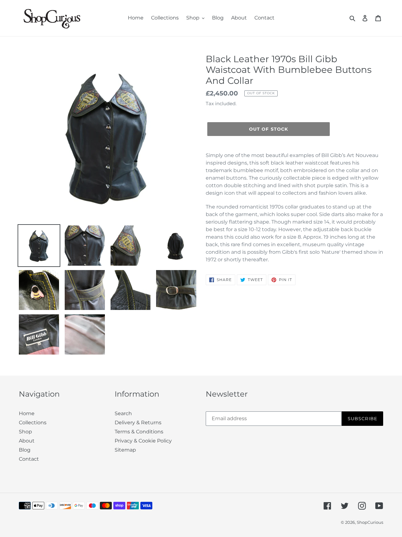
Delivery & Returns (138, 423)
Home (27, 413)
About (27, 441)
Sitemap (125, 450)
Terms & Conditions (139, 432)
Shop (25, 432)
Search (123, 413)
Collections (32, 423)
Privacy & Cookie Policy (143, 441)
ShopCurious (370, 522)
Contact (29, 459)
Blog (24, 450)
